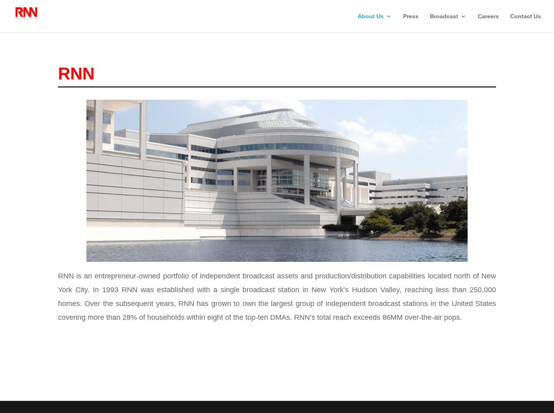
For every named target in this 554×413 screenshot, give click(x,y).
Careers (488, 16)
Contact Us (525, 16)
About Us (371, 16)
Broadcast (444, 16)
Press (411, 16)
